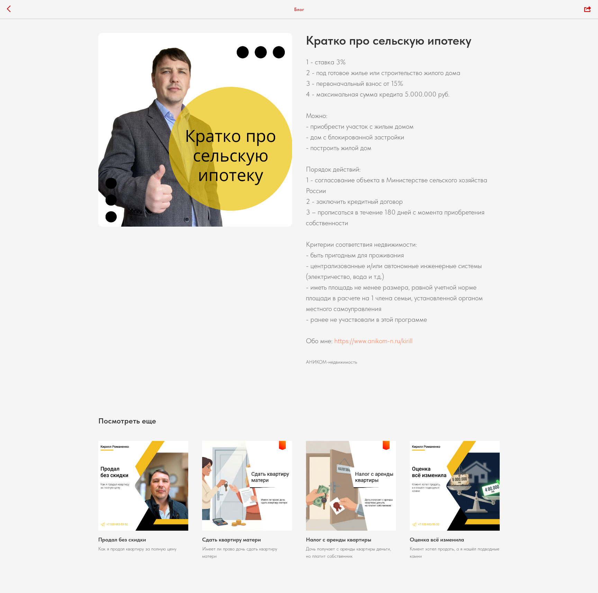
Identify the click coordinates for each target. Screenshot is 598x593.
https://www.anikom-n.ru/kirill (373, 341)
